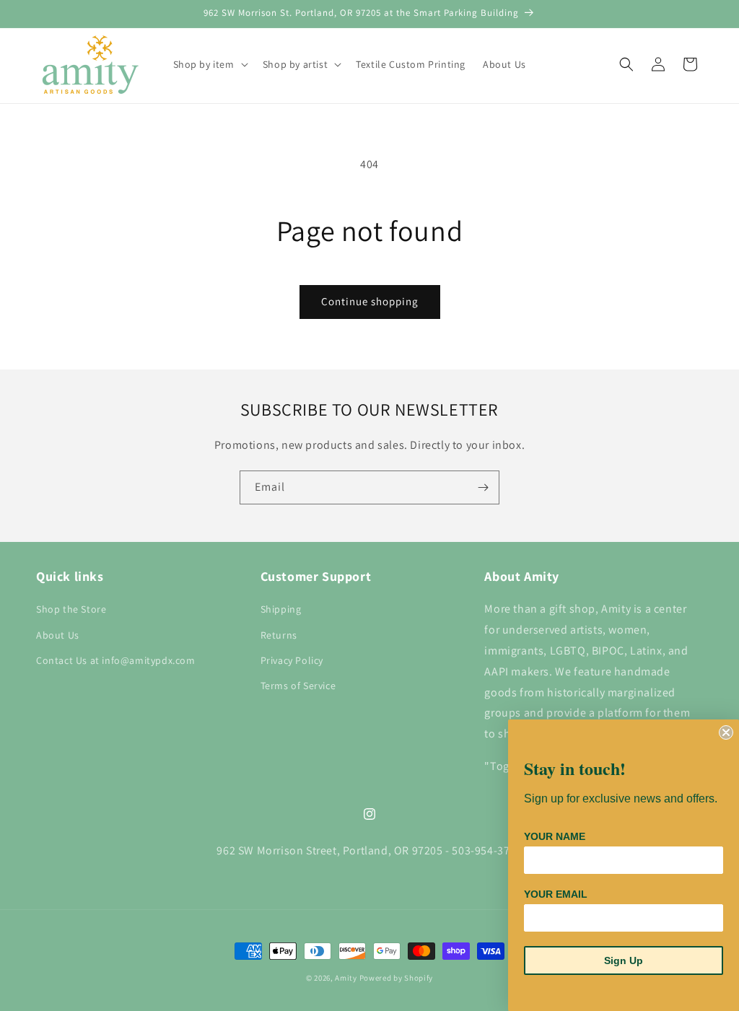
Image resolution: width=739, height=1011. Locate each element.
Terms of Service (298, 685)
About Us (57, 635)
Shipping (281, 609)
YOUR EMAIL (555, 894)
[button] (209, 64)
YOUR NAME (554, 836)
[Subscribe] (483, 487)
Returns (279, 635)
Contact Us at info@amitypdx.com (116, 660)
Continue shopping (370, 301)
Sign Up (623, 960)
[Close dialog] (726, 732)
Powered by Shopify (396, 978)
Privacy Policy (292, 660)
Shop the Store (71, 609)
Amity (346, 978)
